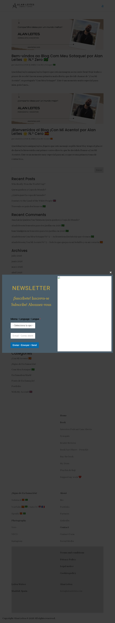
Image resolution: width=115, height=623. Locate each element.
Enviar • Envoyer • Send (25, 345)
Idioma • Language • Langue (26, 319)
